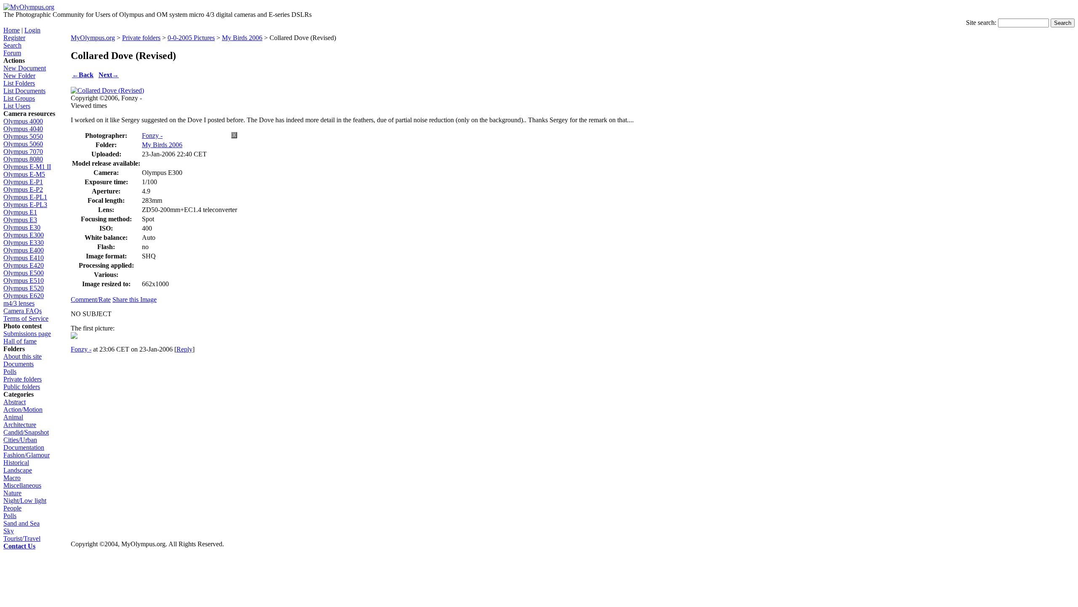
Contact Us (19, 546)
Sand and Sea (21, 523)
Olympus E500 (23, 273)
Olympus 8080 (23, 159)
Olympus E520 (23, 288)
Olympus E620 (23, 295)
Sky (8, 530)
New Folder (19, 75)
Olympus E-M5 (24, 174)
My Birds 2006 (242, 37)
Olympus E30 (21, 227)
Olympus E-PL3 (25, 204)
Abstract (14, 402)
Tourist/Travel (21, 538)
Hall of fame (20, 341)
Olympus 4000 (23, 121)
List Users (16, 106)
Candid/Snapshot (26, 432)
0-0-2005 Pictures (191, 37)
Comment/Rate (91, 299)
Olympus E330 (23, 242)
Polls (9, 371)
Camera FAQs (22, 310)
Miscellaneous (22, 485)
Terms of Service (25, 318)
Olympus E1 (20, 212)
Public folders (21, 386)
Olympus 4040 (23, 128)
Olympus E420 (23, 265)
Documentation (23, 447)
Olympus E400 (23, 250)
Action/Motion (23, 409)
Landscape (17, 470)
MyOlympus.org (93, 37)
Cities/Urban (20, 439)
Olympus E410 (23, 257)
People (12, 508)
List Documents (24, 90)
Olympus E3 (20, 219)
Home (11, 30)
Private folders (22, 379)
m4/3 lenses (19, 303)
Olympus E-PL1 (25, 197)
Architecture (19, 424)
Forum (12, 52)
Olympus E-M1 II (27, 166)
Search (12, 45)
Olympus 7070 (23, 151)
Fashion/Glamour (26, 455)
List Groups (19, 98)
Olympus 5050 (23, 136)
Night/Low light (24, 500)
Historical (16, 462)
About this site (22, 356)
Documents (18, 364)
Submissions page (27, 333)
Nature (12, 493)
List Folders (19, 83)
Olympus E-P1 (23, 181)
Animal (13, 417)
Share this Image (134, 299)
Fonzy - (152, 135)
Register (14, 37)
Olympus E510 (23, 280)
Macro (12, 477)
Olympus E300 (23, 235)
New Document (24, 68)
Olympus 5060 (23, 144)
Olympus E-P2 (23, 189)
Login (32, 30)
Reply (184, 349)
